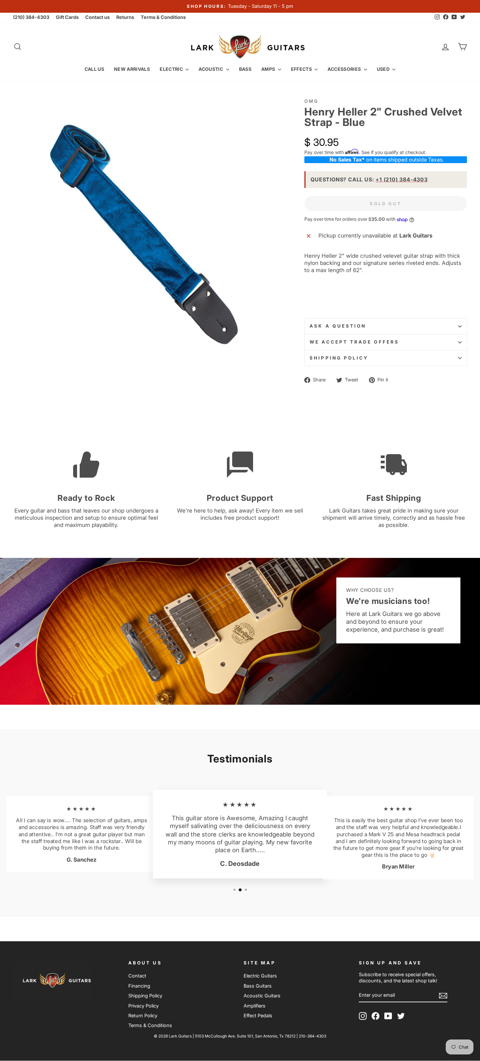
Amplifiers (254, 1005)
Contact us (97, 17)
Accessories (345, 69)
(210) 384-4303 (31, 17)
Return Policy (142, 1015)
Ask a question (338, 326)
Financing (139, 986)
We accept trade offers (354, 342)
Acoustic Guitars (262, 995)
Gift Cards (67, 17)
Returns (125, 17)
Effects (302, 69)
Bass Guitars (258, 986)
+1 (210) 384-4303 (402, 179)
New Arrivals (132, 69)
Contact (137, 975)
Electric (172, 69)
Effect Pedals (258, 1015)
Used (384, 69)
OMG (311, 101)
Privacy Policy (143, 1005)
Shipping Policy (339, 358)
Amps (268, 69)
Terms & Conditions (163, 17)
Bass (245, 69)
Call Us (94, 69)
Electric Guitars (260, 975)
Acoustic (211, 69)
